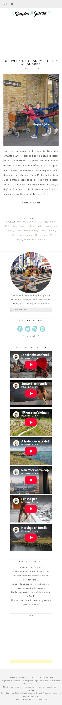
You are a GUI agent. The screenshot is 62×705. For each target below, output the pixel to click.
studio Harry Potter (15, 235)
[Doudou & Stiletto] (31, 25)
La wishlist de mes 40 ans (31, 567)
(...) (46, 194)
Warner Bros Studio (34, 239)
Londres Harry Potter (26, 230)
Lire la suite (31, 202)
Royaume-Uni (23, 222)
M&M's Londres (47, 230)
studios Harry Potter (37, 235)
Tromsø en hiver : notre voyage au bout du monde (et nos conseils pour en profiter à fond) (31, 575)
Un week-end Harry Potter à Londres (31, 62)
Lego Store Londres (23, 226)
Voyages (37, 222)
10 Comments (31, 218)
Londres (40, 226)
